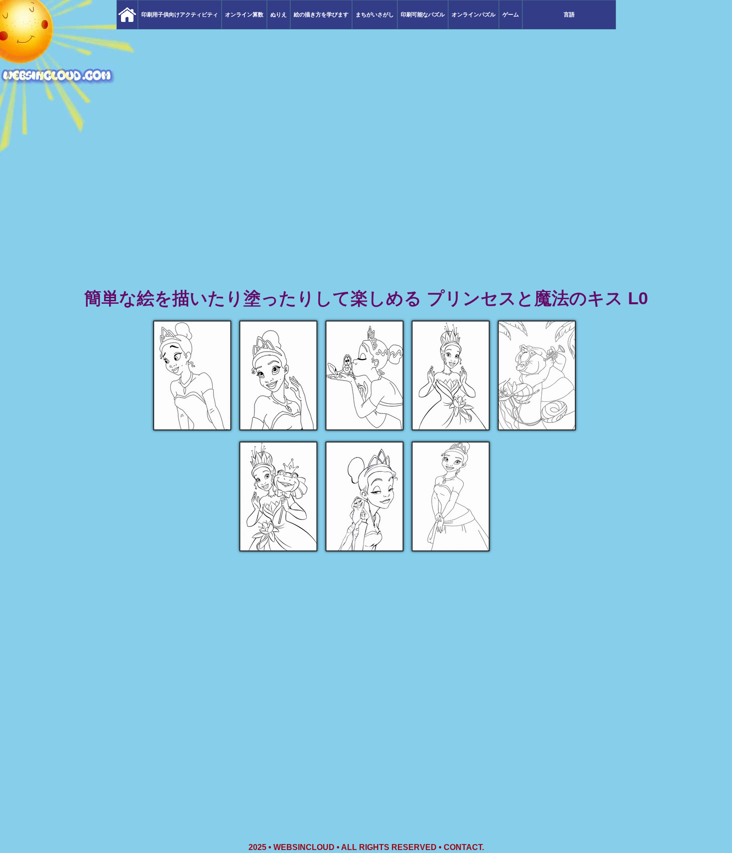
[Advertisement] (366, 209)
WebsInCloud (304, 847)
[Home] (127, 14)
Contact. (464, 847)
